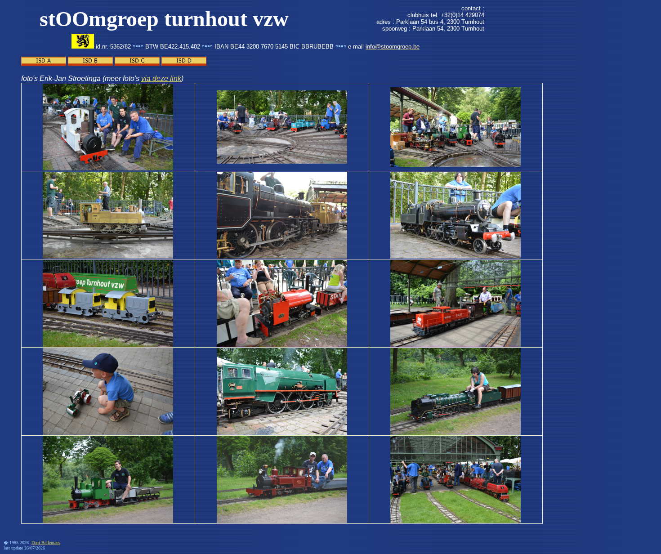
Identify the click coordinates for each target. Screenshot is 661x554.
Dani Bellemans (45, 542)
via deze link (161, 78)
